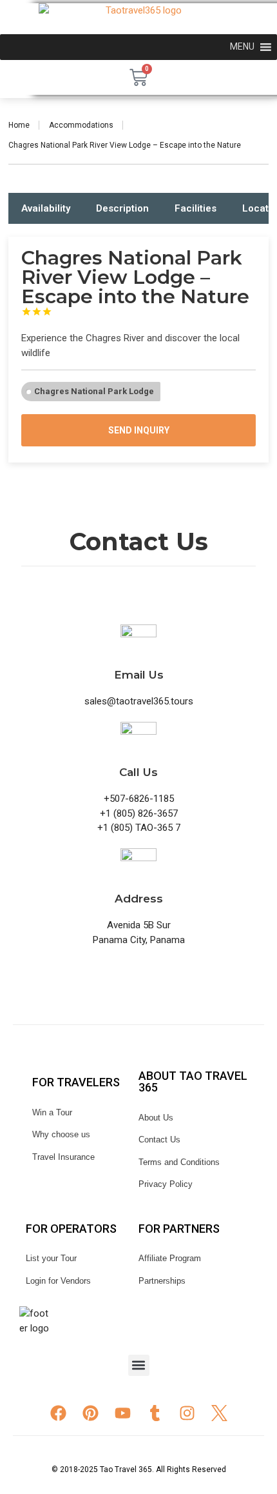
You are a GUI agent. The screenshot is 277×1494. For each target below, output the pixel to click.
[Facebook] (58, 1413)
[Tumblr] (154, 1413)
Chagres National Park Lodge (94, 391)
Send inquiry (138, 430)
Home (19, 125)
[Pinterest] (90, 1413)
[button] (138, 1365)
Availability (45, 208)
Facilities (195, 208)
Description (122, 208)
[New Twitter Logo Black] (219, 1411)
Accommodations (81, 125)
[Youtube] (122, 1413)
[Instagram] (187, 1413)
